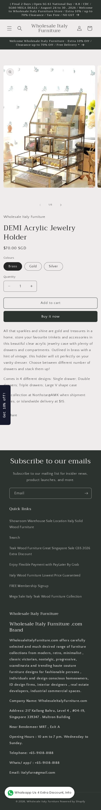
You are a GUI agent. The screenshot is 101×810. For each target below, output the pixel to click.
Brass (12, 266)
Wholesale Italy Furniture (43, 801)
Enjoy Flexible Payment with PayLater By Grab (44, 565)
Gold (33, 266)
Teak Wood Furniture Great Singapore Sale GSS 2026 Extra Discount (49, 551)
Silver (53, 266)
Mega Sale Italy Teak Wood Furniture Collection (45, 596)
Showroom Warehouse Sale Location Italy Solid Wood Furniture (46, 524)
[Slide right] (61, 205)
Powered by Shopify (72, 801)
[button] (9, 28)
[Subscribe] (86, 493)
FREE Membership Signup (28, 586)
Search (14, 538)
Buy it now (50, 316)
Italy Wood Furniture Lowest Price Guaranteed (44, 575)
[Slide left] (40, 205)
